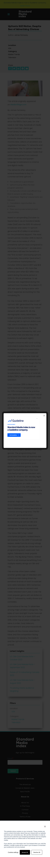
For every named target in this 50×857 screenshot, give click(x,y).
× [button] (45, 826)
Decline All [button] (36, 852)
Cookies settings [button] (13, 852)
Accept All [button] (25, 852)
